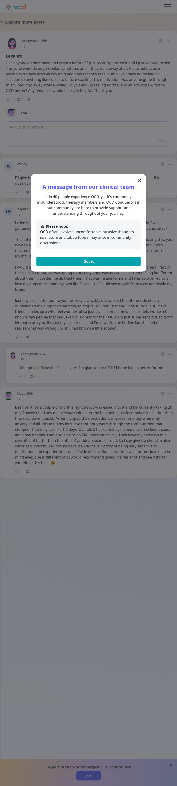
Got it (88, 261)
